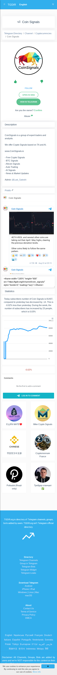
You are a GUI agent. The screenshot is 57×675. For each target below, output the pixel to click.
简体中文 (13, 649)
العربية (42, 644)
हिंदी (46, 649)
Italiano (7, 640)
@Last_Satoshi (19, 180)
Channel (29, 33)
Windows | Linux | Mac (28, 592)
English (8, 635)
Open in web (28, 95)
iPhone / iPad (28, 589)
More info (37, 672)
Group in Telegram (28, 563)
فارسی (49, 644)
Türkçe (15, 644)
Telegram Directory (13, 33)
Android (28, 586)
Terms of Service (28, 612)
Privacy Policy (28, 615)
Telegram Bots (28, 567)
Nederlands (37, 640)
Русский (29, 635)
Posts (8, 190)
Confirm (38, 110)
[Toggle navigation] (53, 4)
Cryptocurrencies (43, 33)
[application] (28, 340)
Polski (8, 644)
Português (26, 640)
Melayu (40, 649)
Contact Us (28, 608)
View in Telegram (28, 102)
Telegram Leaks (28, 573)
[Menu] (52, 318)
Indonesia (31, 649)
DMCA (28, 618)
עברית (34, 644)
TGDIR (12, 4)
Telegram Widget (28, 570)
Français (39, 635)
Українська (19, 635)
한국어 (22, 649)
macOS (28, 595)
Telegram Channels (28, 560)
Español (16, 640)
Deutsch (48, 635)
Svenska (49, 640)
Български (25, 644)
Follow (28, 88)
